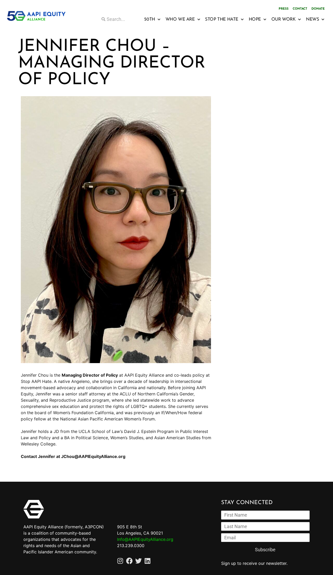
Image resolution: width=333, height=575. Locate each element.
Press (284, 8)
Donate (318, 8)
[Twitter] (138, 561)
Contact (300, 8)
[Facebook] (129, 561)
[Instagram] (120, 561)
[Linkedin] (147, 561)
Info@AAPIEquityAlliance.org (145, 539)
